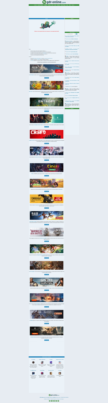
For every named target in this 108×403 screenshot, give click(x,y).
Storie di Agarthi (68, 45)
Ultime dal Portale (72, 32)
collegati (38, 59)
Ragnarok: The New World (69, 69)
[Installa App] (55, 401)
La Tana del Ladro (68, 97)
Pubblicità (72, 18)
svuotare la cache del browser (48, 58)
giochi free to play (57, 397)
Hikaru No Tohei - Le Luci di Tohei (72, 48)
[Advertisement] (54, 12)
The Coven (67, 95)
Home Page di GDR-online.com (37, 58)
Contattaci (32, 60)
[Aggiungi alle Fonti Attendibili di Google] (57, 401)
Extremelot (67, 80)
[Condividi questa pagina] (58, 401)
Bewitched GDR (68, 51)
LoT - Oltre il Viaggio (69, 66)
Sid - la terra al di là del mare (70, 63)
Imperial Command (68, 60)
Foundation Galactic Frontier (70, 77)
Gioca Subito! (46, 94)
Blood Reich (67, 83)
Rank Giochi (70, 86)
